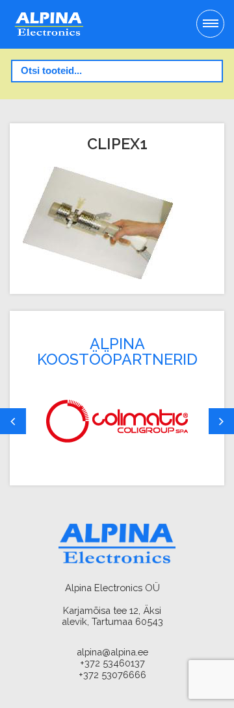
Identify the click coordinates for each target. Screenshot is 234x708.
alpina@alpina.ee (112, 651)
